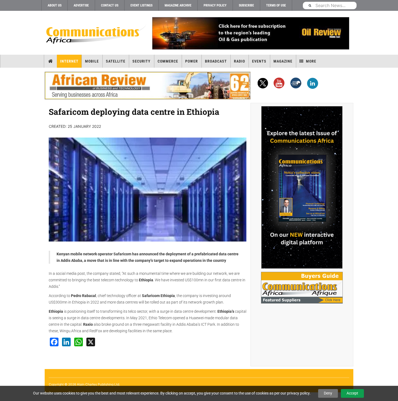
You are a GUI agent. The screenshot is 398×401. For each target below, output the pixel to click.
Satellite (115, 61)
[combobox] (329, 5)
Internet (69, 61)
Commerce (168, 61)
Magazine (282, 61)
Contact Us (109, 5)
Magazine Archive (178, 5)
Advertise (81, 5)
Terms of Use (276, 5)
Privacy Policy (215, 5)
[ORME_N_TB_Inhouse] (250, 33)
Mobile (92, 61)
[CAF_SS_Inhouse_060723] (302, 187)
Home (50, 61)
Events (259, 61)
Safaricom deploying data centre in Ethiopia (134, 111)
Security (141, 61)
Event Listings (141, 5)
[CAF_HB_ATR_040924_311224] (147, 85)
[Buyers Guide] (302, 288)
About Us (54, 5)
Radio (239, 61)
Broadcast (216, 61)
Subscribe (246, 5)
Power (191, 61)
